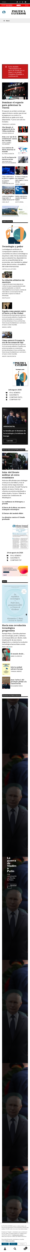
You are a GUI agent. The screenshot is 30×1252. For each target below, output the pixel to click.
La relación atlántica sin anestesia (13, 281)
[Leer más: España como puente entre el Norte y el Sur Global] (7, 305)
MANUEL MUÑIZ (6, 327)
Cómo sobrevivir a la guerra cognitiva (8, 177)
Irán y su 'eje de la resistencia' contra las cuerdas (9, 139)
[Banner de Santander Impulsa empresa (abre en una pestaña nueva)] (15, 5)
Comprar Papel (15, 397)
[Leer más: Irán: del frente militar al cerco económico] (15, 461)
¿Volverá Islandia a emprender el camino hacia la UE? (8, 198)
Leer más (11, 441)
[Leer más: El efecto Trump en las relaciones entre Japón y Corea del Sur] (21, 170)
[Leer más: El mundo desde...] (6, 654)
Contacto (4, 2)
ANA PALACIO (6, 298)
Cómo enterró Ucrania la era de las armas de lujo (13, 341)
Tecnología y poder (12, 246)
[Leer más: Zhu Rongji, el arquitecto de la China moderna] (23, 129)
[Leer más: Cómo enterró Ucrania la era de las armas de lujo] (7, 335)
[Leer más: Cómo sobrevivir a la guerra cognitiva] (8, 170)
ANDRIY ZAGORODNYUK (9, 356)
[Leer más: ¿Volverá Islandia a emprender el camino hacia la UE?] (8, 190)
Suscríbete (14, 395)
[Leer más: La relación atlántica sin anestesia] (7, 274)
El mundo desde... (18, 654)
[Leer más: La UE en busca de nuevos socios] (23, 159)
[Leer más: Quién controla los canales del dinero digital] (21, 190)
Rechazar (13, 1244)
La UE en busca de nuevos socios (9, 158)
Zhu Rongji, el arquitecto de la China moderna (8, 129)
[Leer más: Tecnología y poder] (15, 234)
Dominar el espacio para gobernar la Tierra (12, 105)
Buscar (15, 1249)
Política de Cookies (10, 1240)
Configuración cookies (17, 1235)
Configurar (22, 1244)
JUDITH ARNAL (19, 202)
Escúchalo (11, 886)
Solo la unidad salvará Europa (17, 668)
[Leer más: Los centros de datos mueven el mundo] (23, 150)
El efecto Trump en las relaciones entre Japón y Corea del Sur (21, 179)
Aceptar (5, 1244)
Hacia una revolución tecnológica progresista (14, 628)
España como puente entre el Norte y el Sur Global (14, 312)
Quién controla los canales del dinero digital (21, 198)
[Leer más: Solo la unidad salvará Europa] (6, 669)
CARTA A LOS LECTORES (9, 269)
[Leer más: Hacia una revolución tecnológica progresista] (15, 604)
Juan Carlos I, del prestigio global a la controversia (19, 682)
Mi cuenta (5, 1249)
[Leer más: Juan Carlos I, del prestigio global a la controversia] (6, 683)
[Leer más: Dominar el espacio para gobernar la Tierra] (15, 90)
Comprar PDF (15, 399)
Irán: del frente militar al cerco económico (10, 475)
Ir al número (14, 393)
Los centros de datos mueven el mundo (8, 149)
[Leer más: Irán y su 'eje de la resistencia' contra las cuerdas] (23, 139)
